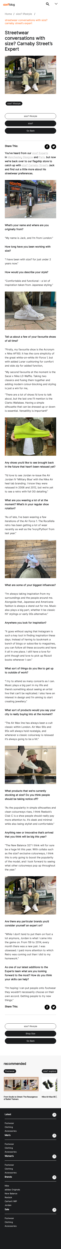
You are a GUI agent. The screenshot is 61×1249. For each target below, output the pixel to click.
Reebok (8, 1197)
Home (8, 13)
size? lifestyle (24, 13)
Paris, (42, 157)
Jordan (8, 1205)
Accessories (11, 1131)
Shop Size (30, 1033)
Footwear (10, 1071)
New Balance (11, 1193)
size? (30, 123)
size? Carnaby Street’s (35, 165)
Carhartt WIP (11, 1201)
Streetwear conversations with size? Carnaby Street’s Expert (26, 22)
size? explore (49, 1071)
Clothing (9, 1127)
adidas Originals (12, 1189)
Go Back (31, 131)
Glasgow (28, 157)
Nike (7, 1186)
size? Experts (40, 153)
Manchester (14, 157)
